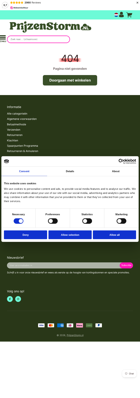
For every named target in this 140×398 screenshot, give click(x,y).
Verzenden (13, 129)
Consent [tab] (24, 171)
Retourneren (15, 135)
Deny (26, 234)
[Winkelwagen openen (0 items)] (129, 15)
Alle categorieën (17, 113)
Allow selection (70, 234)
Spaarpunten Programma (22, 145)
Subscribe (126, 265)
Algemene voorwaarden (22, 119)
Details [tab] (70, 171)
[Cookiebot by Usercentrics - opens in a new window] (121, 161)
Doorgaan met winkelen (70, 80)
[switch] (53, 221)
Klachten (12, 140)
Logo (49, 27)
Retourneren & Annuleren (22, 151)
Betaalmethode (16, 124)
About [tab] (116, 171)
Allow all (114, 234)
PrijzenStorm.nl (75, 335)
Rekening (121, 15)
